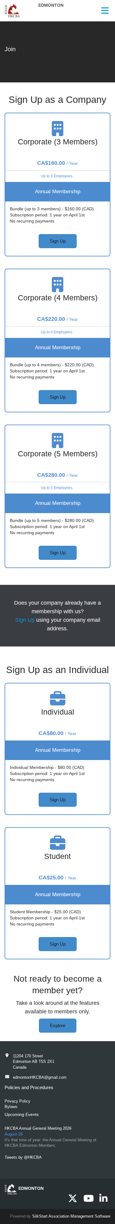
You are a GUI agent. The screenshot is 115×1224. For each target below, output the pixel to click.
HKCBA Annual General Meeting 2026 (38, 1128)
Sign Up (58, 241)
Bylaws (11, 1106)
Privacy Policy (17, 1101)
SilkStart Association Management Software (71, 1216)
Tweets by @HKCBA (23, 1157)
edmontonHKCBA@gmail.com (40, 1077)
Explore (57, 1025)
